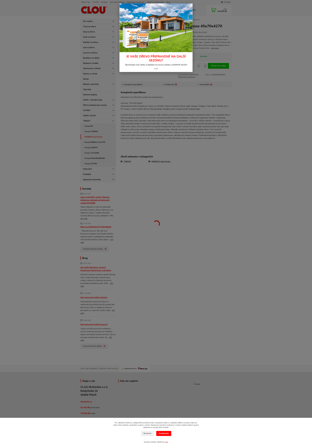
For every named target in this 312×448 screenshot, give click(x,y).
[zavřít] (188, 7)
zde (166, 442)
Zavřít (156, 68)
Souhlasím (164, 433)
